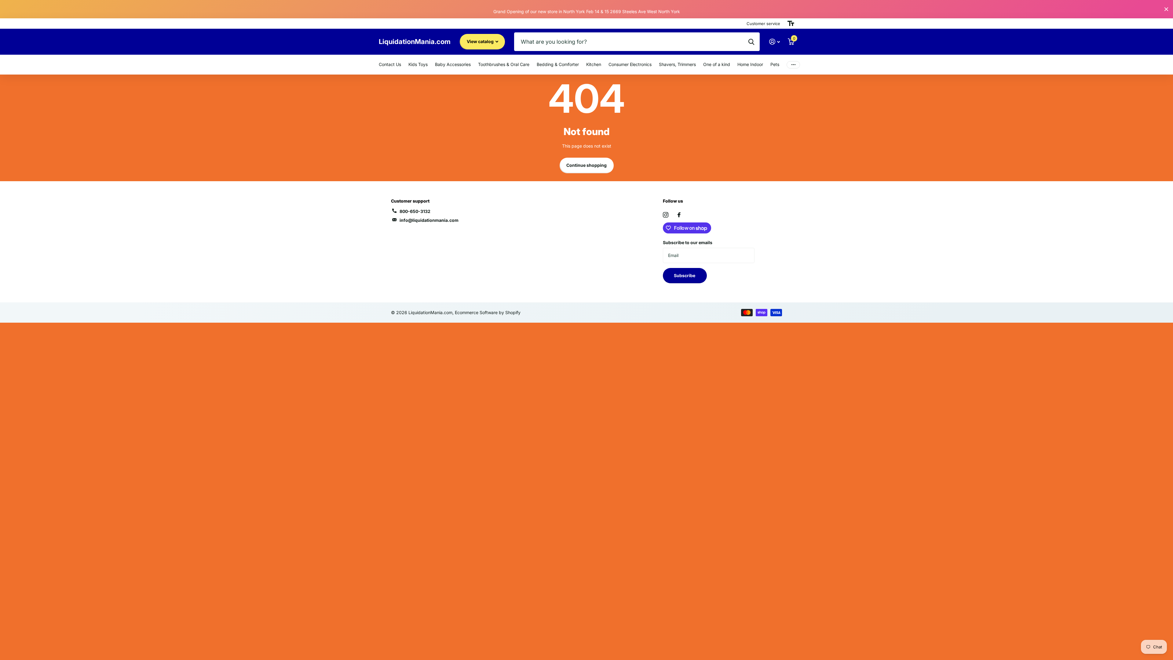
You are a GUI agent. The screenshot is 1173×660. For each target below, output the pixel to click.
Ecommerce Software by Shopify (488, 312)
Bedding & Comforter (558, 64)
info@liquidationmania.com (429, 220)
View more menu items (793, 65)
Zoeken (751, 41)
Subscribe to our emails (687, 242)
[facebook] (679, 214)
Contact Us (390, 64)
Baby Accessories (453, 64)
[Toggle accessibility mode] (790, 24)
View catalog (481, 41)
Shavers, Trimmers (677, 64)
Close (1166, 9)
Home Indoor (750, 64)
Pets (774, 64)
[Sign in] (774, 42)
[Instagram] (665, 215)
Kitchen (593, 64)
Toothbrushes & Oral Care (503, 64)
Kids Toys (418, 64)
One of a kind (716, 64)
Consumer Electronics (630, 64)
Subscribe (685, 275)
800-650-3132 (415, 211)
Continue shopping (586, 165)
